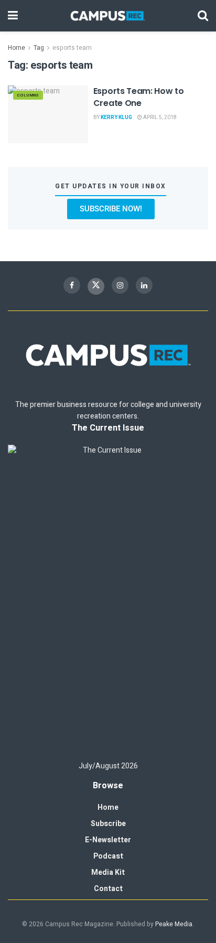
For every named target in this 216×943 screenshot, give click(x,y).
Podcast (108, 856)
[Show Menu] (13, 15)
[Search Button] (203, 15)
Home (16, 47)
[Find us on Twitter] (96, 286)
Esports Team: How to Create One (138, 97)
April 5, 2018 (159, 117)
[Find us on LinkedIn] (144, 285)
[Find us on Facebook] (71, 285)
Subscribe (108, 823)
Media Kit (108, 872)
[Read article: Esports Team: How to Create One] (48, 114)
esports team (72, 47)
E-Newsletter (108, 839)
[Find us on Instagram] (120, 285)
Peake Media (173, 924)
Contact (108, 888)
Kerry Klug (116, 117)
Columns (28, 95)
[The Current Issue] (108, 598)
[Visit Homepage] (108, 15)
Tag (39, 47)
